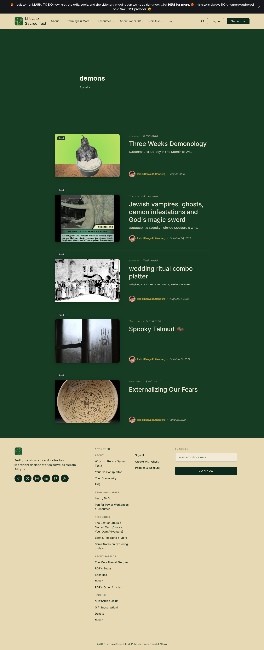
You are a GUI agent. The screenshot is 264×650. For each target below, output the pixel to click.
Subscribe (238, 21)
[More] (170, 21)
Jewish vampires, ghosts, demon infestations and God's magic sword (166, 211)
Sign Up (140, 455)
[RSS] (65, 478)
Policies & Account (147, 467)
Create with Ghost (147, 461)
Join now (206, 470)
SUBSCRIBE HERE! (106, 601)
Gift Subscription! (106, 607)
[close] (259, 7)
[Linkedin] (46, 478)
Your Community (105, 478)
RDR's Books (103, 568)
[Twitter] (28, 478)
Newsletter (135, 321)
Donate (99, 613)
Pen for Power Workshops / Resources (112, 506)
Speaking (101, 574)
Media (99, 581)
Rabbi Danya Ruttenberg (151, 174)
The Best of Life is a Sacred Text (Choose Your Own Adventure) (109, 527)
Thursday (134, 135)
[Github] (55, 478)
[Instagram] (37, 478)
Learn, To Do (103, 498)
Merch (99, 620)
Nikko (163, 644)
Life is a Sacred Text (118, 644)
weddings (134, 260)
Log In (215, 21)
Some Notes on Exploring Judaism (111, 546)
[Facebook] (18, 478)
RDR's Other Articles (108, 587)
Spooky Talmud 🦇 (156, 329)
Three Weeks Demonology (168, 143)
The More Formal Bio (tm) (111, 562)
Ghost (153, 644)
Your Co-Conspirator (108, 472)
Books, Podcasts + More (111, 537)
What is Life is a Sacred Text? (110, 463)
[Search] (203, 21)
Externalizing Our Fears (163, 389)
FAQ (97, 484)
